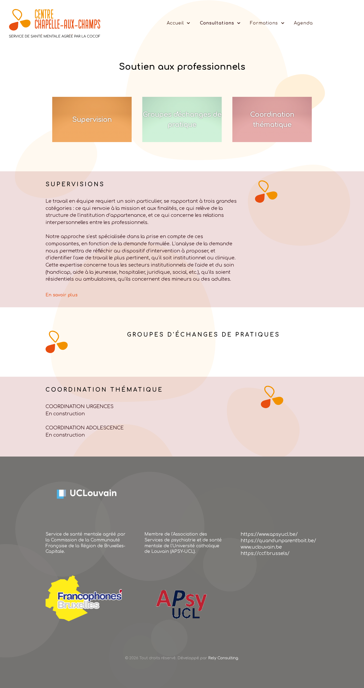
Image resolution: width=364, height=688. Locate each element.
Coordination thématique (272, 120)
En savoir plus (62, 295)
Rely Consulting (223, 658)
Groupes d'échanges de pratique (182, 120)
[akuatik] (266, 191)
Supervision (92, 119)
